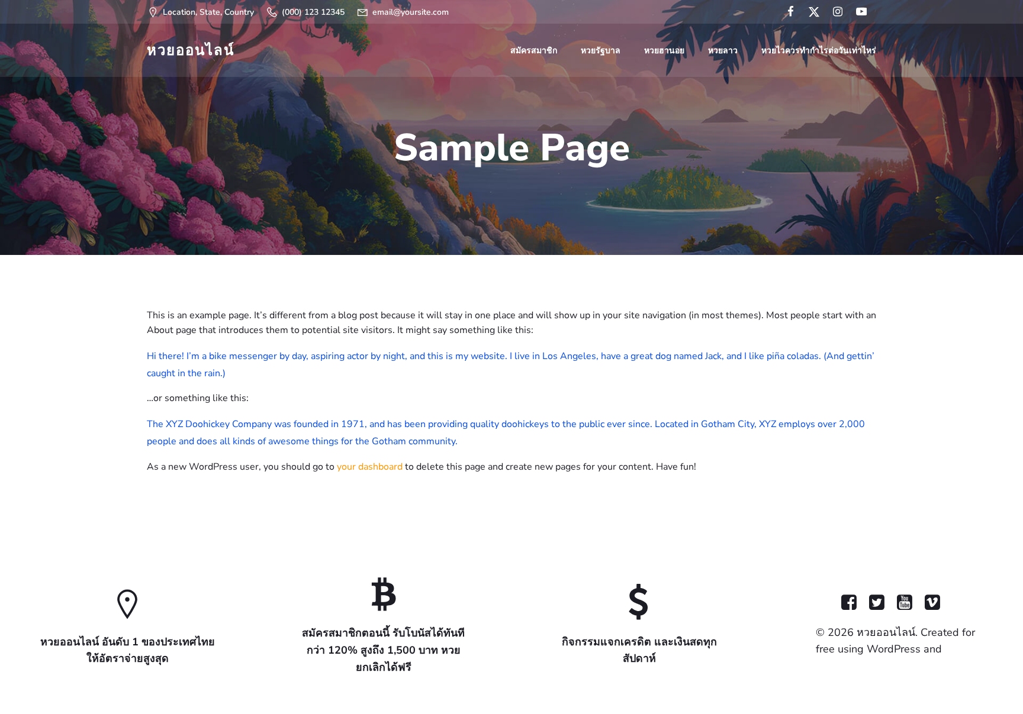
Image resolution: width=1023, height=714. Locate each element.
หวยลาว (723, 50)
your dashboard (370, 466)
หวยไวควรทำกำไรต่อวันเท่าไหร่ (818, 50)
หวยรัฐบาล (600, 50)
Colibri (960, 649)
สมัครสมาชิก (533, 50)
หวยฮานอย (664, 50)
